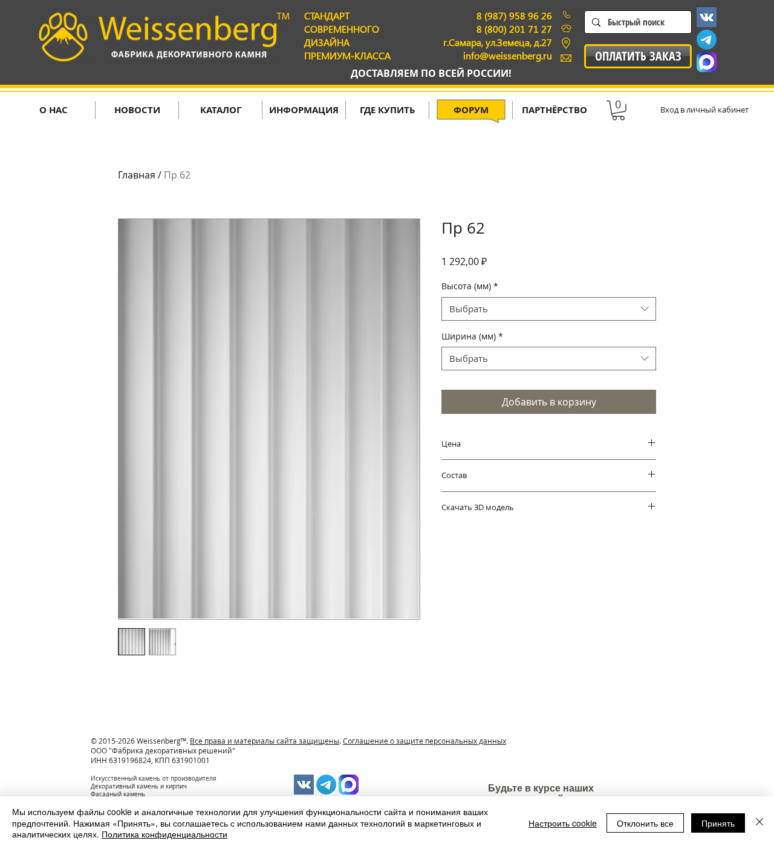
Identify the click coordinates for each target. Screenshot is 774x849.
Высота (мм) (469, 286)
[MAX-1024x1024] (707, 62)
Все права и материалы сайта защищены (264, 741)
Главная (136, 175)
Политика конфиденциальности (164, 834)
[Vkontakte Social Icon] (707, 17)
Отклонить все (645, 823)
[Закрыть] (759, 822)
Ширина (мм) (472, 336)
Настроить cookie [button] (562, 823)
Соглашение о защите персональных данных (424, 741)
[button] (618, 110)
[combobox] (548, 309)
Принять (718, 823)
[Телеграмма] (707, 40)
